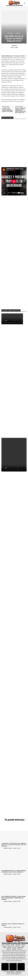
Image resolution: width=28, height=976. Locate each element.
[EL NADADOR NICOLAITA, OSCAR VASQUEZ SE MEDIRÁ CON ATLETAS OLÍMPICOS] (14, 860)
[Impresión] (16, 49)
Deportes (10, 33)
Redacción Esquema (8, 848)
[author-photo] (2, 848)
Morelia (18, 33)
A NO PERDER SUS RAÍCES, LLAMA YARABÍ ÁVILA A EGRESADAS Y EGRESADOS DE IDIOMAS (13, 898)
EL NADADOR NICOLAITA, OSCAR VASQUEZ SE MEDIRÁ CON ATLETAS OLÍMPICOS (13, 871)
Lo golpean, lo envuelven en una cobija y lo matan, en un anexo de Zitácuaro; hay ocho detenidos (13, 845)
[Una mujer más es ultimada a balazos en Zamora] (14, 913)
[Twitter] (6, 49)
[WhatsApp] (9, 49)
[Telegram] (19, 49)
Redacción (14, 45)
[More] (26, 49)
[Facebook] (2, 49)
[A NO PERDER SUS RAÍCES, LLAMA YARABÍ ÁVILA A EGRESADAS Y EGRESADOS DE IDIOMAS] (14, 886)
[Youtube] (21, 966)
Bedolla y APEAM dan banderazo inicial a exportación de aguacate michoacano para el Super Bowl (20, 110)
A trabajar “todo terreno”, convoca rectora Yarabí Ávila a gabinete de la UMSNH (7, 109)
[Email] (12, 49)
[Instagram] (13, 966)
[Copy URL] (22, 49)
